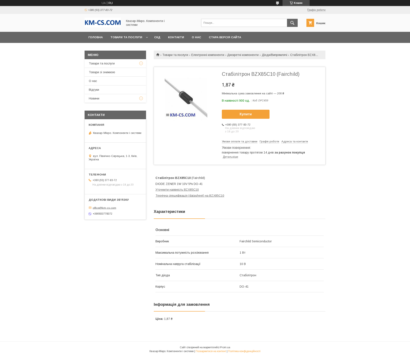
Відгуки (94, 89)
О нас (196, 37)
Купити (246, 114)
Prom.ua (225, 347)
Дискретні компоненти (243, 55)
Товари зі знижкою (102, 72)
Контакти (176, 37)
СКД (157, 37)
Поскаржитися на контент (211, 351)
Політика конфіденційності (244, 351)
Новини (94, 98)
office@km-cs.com (104, 207)
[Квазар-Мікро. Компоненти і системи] (103, 26)
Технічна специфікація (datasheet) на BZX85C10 (189, 195)
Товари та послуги (126, 37)
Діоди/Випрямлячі (274, 55)
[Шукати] (292, 23)
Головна (95, 37)
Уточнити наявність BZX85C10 (177, 189)
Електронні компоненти (207, 55)
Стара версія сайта (225, 37)
